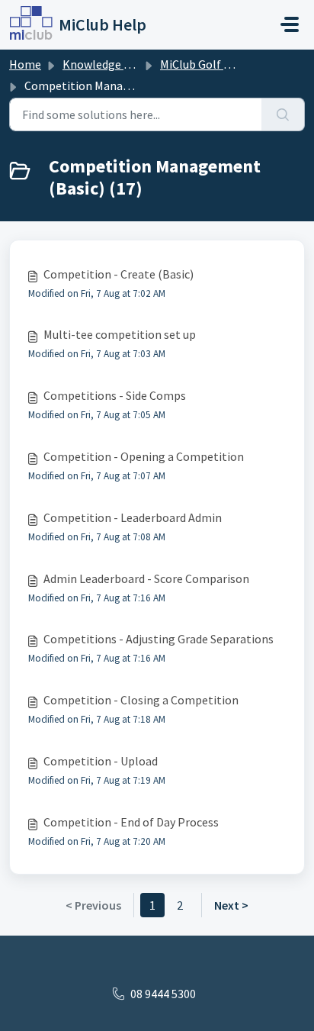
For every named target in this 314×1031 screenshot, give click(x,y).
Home (25, 64)
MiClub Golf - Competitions (231, 64)
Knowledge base (105, 64)
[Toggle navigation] (289, 24)
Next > (231, 905)
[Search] (283, 114)
